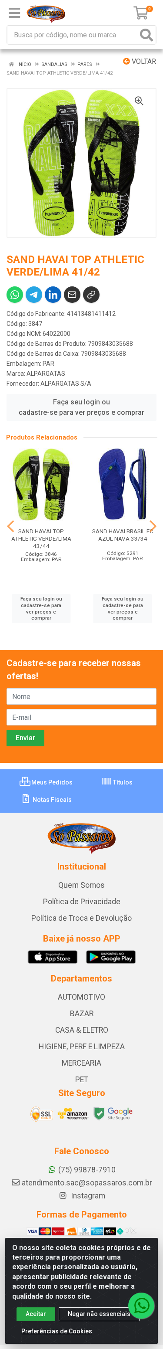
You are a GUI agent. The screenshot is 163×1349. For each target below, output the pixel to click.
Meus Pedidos (51, 782)
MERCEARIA (81, 1063)
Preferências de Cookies (56, 1331)
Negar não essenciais (99, 1313)
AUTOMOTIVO (81, 997)
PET (81, 1079)
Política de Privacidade (81, 901)
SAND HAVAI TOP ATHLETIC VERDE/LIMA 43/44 (41, 538)
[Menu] (14, 13)
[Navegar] (10, 526)
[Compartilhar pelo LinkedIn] (53, 294)
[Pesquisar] (146, 35)
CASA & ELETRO (81, 1030)
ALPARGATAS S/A (65, 383)
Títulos (122, 782)
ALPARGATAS (46, 373)
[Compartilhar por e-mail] (72, 294)
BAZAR (81, 1013)
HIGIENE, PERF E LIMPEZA (82, 1046)
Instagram (87, 1195)
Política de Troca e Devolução (81, 918)
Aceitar (36, 1313)
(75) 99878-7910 (87, 1169)
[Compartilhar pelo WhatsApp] (15, 294)
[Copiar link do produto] (91, 294)
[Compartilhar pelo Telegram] (34, 294)
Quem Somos (81, 885)
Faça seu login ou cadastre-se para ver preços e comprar (81, 407)
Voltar (143, 61)
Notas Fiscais (51, 799)
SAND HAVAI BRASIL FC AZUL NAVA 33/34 (122, 535)
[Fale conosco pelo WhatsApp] (141, 1306)
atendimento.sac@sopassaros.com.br (87, 1182)
